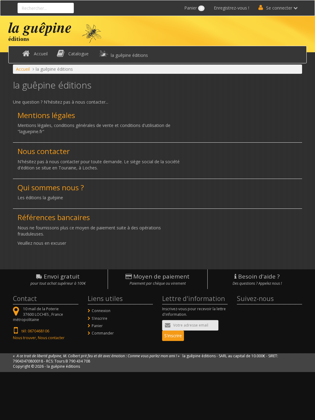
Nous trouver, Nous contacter (39, 337)
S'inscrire (99, 318)
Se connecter (279, 8)
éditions (18, 38)
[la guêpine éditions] (91, 33)
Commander (103, 333)
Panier (193, 8)
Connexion (101, 310)
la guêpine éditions (129, 55)
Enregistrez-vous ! (231, 8)
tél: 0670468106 (35, 331)
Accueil (41, 54)
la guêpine (40, 27)
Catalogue (78, 54)
